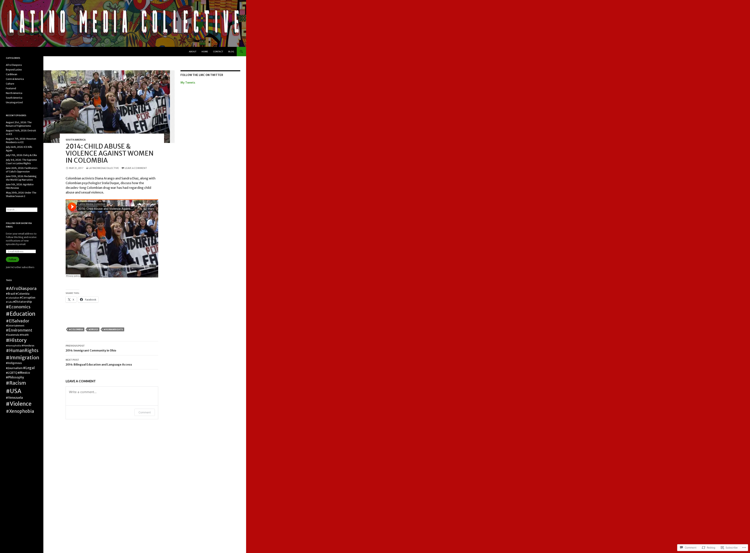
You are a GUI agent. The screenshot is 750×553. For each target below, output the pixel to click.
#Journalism (14, 368)
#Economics (18, 307)
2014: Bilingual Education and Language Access (99, 362)
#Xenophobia (20, 411)
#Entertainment (15, 325)
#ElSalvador (17, 321)
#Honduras (27, 345)
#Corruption (27, 297)
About (192, 51)
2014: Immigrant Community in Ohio (91, 348)
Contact (218, 51)
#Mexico (24, 373)
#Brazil (10, 293)
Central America (15, 79)
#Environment (19, 330)
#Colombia (76, 329)
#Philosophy (15, 377)
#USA (13, 391)
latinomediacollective (104, 168)
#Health (24, 334)
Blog (231, 51)
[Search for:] (22, 209)
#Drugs (93, 329)
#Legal (29, 368)
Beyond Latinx (14, 69)
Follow (12, 259)
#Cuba (9, 302)
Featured (11, 88)
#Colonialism (13, 298)
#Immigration (22, 357)
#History (16, 340)
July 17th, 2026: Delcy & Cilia (21, 155)
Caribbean (11, 74)
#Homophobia (13, 345)
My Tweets (187, 82)
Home (205, 51)
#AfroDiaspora (21, 288)
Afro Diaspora (14, 64)
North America (14, 93)
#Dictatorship (22, 301)
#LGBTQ (11, 373)
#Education (20, 313)
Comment (144, 412)
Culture (10, 83)
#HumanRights (113, 329)
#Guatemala (12, 335)
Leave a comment (136, 168)
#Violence (18, 403)
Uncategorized (14, 102)
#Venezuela (14, 398)
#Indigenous (14, 363)
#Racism (16, 383)
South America (76, 139)
